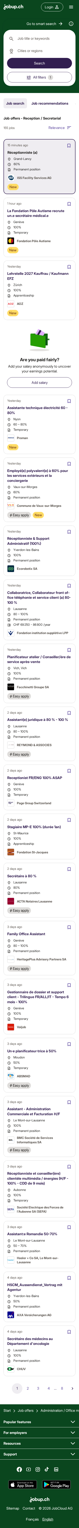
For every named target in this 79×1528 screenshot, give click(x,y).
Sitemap (12, 1508)
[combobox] (39, 38)
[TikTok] (47, 1469)
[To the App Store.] (22, 1484)
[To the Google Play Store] (56, 1484)
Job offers (26, 1410)
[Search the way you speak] (71, 23)
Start (7, 1410)
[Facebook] (19, 1469)
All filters (42, 77)
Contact (29, 1508)
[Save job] (69, 145)
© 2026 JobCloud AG (56, 1508)
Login (49, 7)
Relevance (56, 127)
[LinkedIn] (56, 1469)
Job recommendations (49, 103)
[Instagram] (38, 1469)
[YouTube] (28, 1469)
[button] (45, 23)
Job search (15, 103)
